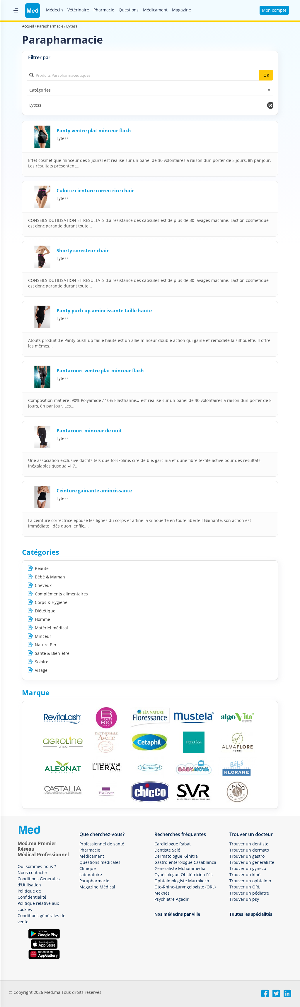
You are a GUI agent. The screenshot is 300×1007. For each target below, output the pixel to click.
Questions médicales (99, 862)
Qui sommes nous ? (37, 866)
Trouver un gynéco (247, 868)
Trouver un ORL (244, 887)
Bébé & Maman (50, 577)
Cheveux (43, 585)
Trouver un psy (244, 899)
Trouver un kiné (244, 874)
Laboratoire (90, 874)
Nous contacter (32, 872)
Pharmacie (103, 10)
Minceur (43, 636)
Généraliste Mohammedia (179, 868)
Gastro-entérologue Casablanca (185, 862)
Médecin (54, 10)
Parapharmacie (94, 880)
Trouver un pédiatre (249, 893)
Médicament (155, 10)
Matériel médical (51, 628)
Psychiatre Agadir (171, 899)
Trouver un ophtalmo (250, 880)
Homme (42, 619)
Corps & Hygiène (51, 602)
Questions (129, 10)
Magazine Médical (97, 887)
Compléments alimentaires (61, 594)
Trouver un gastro (247, 856)
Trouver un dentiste (248, 844)
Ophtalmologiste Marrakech (181, 880)
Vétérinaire (78, 10)
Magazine (181, 10)
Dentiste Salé (167, 850)
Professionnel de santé (101, 844)
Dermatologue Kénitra (176, 856)
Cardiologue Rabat (172, 844)
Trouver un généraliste (251, 862)
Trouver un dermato (249, 850)
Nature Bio (45, 645)
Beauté (42, 568)
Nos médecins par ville (177, 914)
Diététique (45, 611)
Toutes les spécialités (250, 914)
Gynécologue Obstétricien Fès (183, 874)
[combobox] (150, 90)
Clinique (87, 868)
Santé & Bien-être (52, 653)
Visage (41, 670)
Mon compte (274, 10)
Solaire (41, 662)
